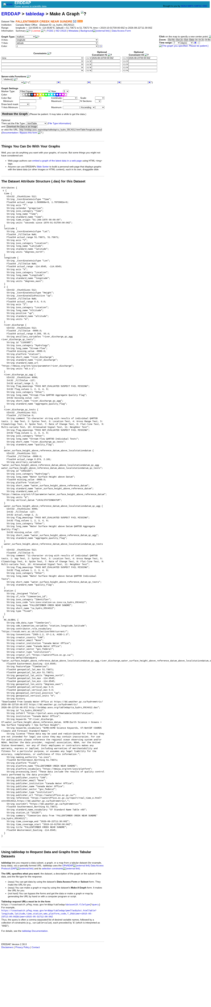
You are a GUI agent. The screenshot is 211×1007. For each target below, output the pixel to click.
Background (86, 31)
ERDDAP (10, 13)
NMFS (190, 6)
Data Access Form (121, 31)
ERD (205, 6)
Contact (36, 947)
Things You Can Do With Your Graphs (30, 146)
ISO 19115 (61, 31)
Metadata (73, 31)
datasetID (72, 904)
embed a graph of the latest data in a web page (57, 160)
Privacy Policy (22, 947)
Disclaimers (7, 947)
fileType (84, 904)
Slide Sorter (43, 166)
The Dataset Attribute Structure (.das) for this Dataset (43, 181)
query (95, 904)
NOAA (184, 6)
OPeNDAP (67, 865)
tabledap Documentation (35, 931)
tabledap (35, 13)
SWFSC (198, 6)
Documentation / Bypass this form (19, 132)
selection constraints (52, 868)
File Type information (59, 123)
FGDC (50, 31)
